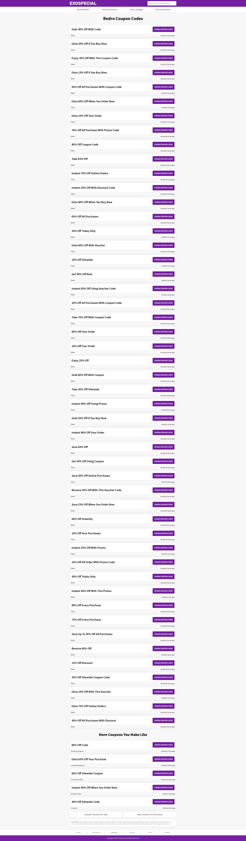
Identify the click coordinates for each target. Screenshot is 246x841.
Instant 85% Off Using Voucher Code (94, 288)
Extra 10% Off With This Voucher (91, 691)
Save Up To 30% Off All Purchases (92, 634)
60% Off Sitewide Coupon (87, 773)
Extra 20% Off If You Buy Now (89, 43)
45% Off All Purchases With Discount (94, 720)
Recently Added (83, 9)
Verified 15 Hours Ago (168, 468)
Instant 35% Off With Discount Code (93, 187)
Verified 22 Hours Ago (168, 79)
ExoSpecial (83, 3)
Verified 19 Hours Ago (168, 338)
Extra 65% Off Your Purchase (89, 759)
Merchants (96, 832)
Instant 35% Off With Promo (89, 547)
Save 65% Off (80, 447)
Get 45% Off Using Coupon (88, 461)
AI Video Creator (76, 794)
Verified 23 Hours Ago (168, 64)
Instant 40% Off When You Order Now (94, 787)
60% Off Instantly (82, 519)
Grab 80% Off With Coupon (88, 375)
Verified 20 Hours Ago (168, 626)
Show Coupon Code (163, 29)
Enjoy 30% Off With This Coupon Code (95, 58)
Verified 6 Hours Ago (168, 108)
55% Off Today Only (84, 231)
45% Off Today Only (84, 576)
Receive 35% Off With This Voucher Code (96, 490)
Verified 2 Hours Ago (168, 93)
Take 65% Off (80, 159)
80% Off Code (80, 745)
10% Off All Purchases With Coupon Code (97, 303)
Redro (73, 36)
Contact (167, 832)
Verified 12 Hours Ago (168, 252)
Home (78, 832)
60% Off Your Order (83, 331)
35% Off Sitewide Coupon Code (91, 677)
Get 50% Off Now (82, 274)
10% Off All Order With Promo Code (93, 562)
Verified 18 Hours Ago (168, 136)
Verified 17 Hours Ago (168, 208)
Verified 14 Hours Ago (168, 223)
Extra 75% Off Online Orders (89, 706)
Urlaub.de (74, 808)
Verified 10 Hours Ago (168, 180)
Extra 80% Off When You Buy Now (92, 202)
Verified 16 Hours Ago (168, 151)
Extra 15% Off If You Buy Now (89, 72)
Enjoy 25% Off (80, 360)
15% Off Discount (82, 663)
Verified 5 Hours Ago (168, 237)
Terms (150, 832)
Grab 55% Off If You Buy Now (89, 418)
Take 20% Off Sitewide (85, 389)
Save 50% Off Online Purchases (91, 475)
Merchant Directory (109, 9)
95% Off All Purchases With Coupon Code (97, 87)
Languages (114, 832)
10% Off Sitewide (82, 259)
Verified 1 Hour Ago (168, 597)
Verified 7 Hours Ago (168, 266)
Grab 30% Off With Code (86, 29)
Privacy (132, 832)
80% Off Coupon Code (85, 144)
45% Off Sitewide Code (86, 802)
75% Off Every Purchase (86, 619)
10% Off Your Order (83, 346)
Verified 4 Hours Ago (168, 410)
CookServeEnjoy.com (78, 765)
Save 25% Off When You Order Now (93, 504)
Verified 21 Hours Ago (168, 568)
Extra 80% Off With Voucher (88, 245)
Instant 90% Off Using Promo (89, 403)
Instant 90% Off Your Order (88, 432)
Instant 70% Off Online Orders (90, 173)
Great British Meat (77, 780)
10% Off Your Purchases (86, 533)
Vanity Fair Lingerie (77, 751)
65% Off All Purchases (85, 216)
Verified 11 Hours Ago (168, 36)
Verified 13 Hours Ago (168, 50)
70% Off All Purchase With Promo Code (95, 130)
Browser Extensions (162, 9)
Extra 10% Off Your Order (87, 115)
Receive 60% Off (81, 648)
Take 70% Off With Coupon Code (91, 317)
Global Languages (136, 9)
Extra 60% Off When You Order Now (93, 101)
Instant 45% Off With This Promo (91, 591)
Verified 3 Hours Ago (168, 280)
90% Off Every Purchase (86, 605)
